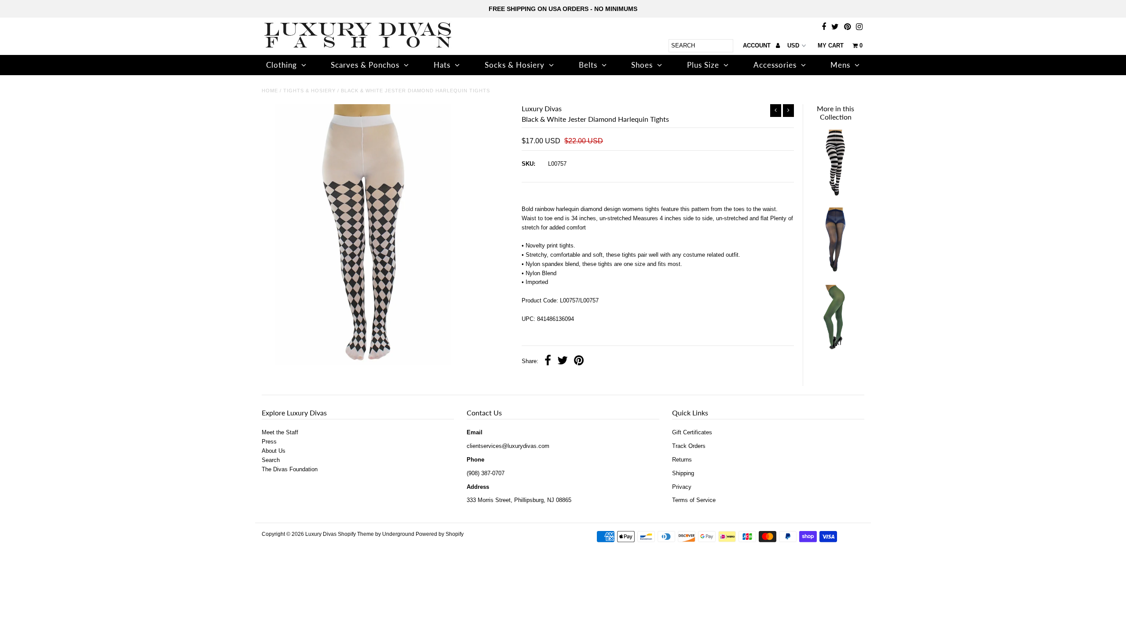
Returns (682, 459)
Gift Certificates (692, 432)
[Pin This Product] (579, 361)
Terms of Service (694, 500)
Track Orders (689, 446)
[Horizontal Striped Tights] (835, 193)
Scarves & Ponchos (365, 64)
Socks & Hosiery (515, 64)
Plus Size (703, 64)
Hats (442, 64)
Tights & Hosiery (309, 90)
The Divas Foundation (290, 469)
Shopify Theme (356, 534)
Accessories (775, 64)
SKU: (528, 163)
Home (270, 90)
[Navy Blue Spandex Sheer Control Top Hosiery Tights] (835, 271)
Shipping (683, 473)
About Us (273, 450)
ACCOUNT (757, 45)
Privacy (681, 487)
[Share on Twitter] (562, 361)
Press (269, 441)
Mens (840, 64)
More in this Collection (835, 112)
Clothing (281, 64)
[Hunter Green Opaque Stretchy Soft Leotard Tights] (835, 349)
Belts (588, 64)
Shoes (642, 64)
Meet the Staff (280, 432)
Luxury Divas (320, 534)
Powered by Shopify (440, 534)
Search (271, 460)
